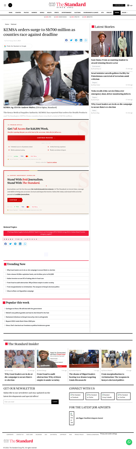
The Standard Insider (23, 344)
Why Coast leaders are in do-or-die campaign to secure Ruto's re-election (19, 377)
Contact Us (19, 434)
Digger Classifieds (85, 418)
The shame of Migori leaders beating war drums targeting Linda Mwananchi (82, 377)
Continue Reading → (46, 138)
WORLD (42, 12)
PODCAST (109, 12)
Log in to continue (52, 162)
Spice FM (75, 17)
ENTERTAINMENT (66, 12)
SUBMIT (55, 402)
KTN (102, 12)
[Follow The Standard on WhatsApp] (129, 442)
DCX (46, 434)
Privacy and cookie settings (108, 434)
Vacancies (39, 434)
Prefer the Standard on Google (16, 46)
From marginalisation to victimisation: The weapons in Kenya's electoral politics (115, 377)
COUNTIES (18, 12)
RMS (70, 434)
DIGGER (124, 12)
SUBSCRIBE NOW (119, 5)
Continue (14, 200)
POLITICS (26, 12)
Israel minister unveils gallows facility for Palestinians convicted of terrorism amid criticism (110, 76)
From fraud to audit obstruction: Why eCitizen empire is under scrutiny (49, 377)
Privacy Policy (79, 434)
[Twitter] (93, 396)
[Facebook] (77, 396)
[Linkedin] (109, 396)
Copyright (63, 434)
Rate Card (29, 434)
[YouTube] (125, 396)
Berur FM (88, 17)
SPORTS (56, 12)
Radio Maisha (61, 17)
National (13, 24)
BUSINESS (34, 12)
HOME (10, 12)
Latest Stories (105, 26)
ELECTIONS (77, 12)
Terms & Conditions (93, 434)
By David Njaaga (8, 41)
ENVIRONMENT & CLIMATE (91, 12)
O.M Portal (53, 434)
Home (7, 24)
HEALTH (49, 12)
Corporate (10, 434)
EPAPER (117, 12)
